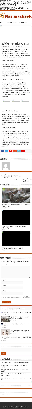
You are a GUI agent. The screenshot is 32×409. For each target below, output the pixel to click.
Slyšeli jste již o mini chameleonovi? (12, 248)
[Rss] (16, 405)
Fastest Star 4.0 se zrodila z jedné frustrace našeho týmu (17, 312)
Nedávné (4, 309)
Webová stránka (6, 291)
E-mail (4, 285)
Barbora (5, 46)
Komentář (4, 265)
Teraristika (7, 22)
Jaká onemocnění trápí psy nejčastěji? (21, 180)
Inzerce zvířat (4, 394)
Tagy (23, 309)
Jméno (4, 280)
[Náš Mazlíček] (16, 15)
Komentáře (17, 309)
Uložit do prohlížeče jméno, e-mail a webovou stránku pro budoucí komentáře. (16, 297)
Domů (1, 22)
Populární (10, 309)
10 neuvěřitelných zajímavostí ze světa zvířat (12, 176)
